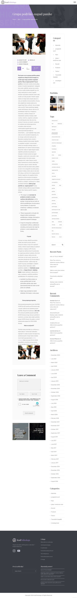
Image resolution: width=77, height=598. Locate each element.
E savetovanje (44, 548)
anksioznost (54, 120)
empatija (54, 146)
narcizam (54, 176)
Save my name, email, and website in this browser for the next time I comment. (29, 399)
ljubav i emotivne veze (57, 59)
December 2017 (55, 422)
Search (62, 245)
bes (52, 123)
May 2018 (53, 407)
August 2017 (54, 437)
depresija (57, 45)
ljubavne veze (55, 158)
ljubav (59, 155)
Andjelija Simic (54, 323)
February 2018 (55, 418)
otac (60, 185)
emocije (53, 129)
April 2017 (54, 451)
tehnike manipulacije (56, 227)
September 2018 (55, 396)
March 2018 (54, 414)
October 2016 (55, 474)
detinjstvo (54, 126)
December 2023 (55, 355)
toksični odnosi (55, 234)
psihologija (54, 206)
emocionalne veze (56, 137)
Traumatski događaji (57, 76)
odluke (53, 185)
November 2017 (55, 426)
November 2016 (55, 470)
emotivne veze (55, 140)
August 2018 (54, 400)
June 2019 (54, 374)
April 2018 (54, 411)
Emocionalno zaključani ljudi (56, 277)
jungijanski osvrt (57, 50)
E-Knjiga (43, 559)
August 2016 (54, 481)
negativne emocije (56, 179)
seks (53, 221)
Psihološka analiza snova (46, 556)
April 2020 (54, 366)
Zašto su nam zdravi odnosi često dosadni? (57, 271)
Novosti (21, 64)
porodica (54, 194)
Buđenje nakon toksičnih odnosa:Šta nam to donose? (56, 284)
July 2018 (53, 403)
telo (53, 231)
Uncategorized (57, 82)
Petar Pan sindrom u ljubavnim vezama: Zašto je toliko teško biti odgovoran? (57, 264)
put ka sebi (54, 215)
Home (14, 19)
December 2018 (55, 385)
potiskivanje (54, 197)
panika (53, 188)
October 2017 (54, 429)
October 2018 (55, 392)
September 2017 (55, 433)
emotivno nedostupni (57, 143)
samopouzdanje (55, 218)
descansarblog (54, 313)
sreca (60, 224)
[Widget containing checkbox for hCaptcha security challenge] (28, 404)
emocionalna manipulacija (55, 133)
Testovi (57, 71)
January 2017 (54, 463)
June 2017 (54, 444)
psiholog (54, 203)
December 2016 (55, 466)
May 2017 (53, 448)
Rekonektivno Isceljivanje (47, 542)
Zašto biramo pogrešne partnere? (56, 326)
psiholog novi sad (56, 209)
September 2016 (55, 477)
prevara (53, 200)
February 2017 (55, 459)
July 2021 (53, 359)
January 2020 (55, 370)
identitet (54, 152)
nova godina (54, 182)
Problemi (25, 64)
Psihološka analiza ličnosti (47, 550)
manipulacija (55, 164)
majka (53, 161)
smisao (53, 224)
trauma (53, 237)
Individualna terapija (45, 545)
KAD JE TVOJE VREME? (56, 256)
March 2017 (54, 455)
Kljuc (56, 54)
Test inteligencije (45, 553)
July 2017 (53, 440)
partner (53, 191)
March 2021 (54, 362)
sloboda (60, 221)
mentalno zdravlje (56, 167)
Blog (19, 19)
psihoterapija (55, 212)
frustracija (54, 149)
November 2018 (55, 388)
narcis (53, 173)
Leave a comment (23, 62)
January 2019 (54, 381)
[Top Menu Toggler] (74, 2)
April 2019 (54, 377)
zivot (60, 237)
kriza (53, 155)
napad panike (55, 170)
